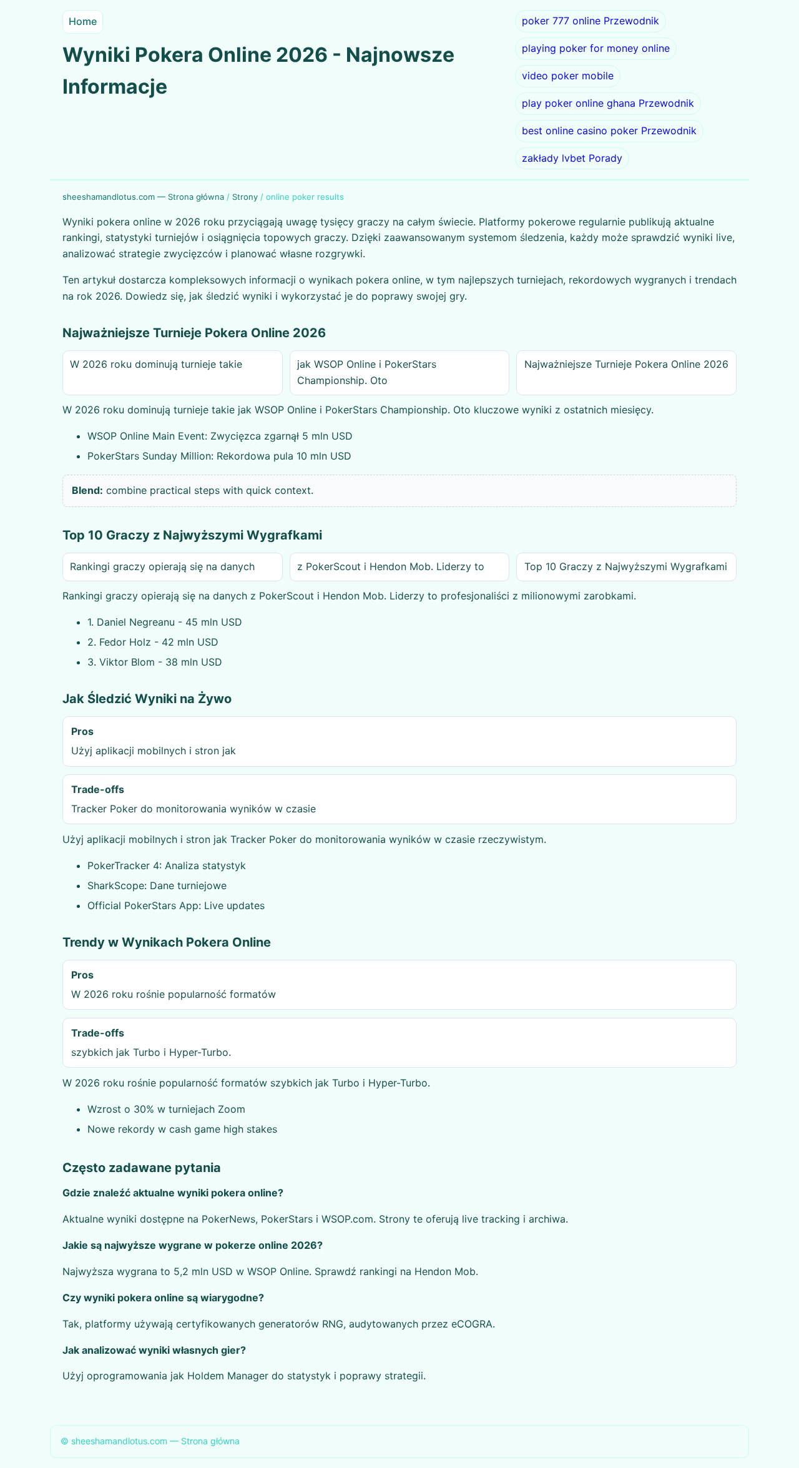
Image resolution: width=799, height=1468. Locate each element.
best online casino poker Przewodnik (609, 130)
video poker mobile (568, 75)
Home (83, 21)
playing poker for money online (596, 48)
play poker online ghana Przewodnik (608, 103)
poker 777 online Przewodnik (590, 20)
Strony (245, 197)
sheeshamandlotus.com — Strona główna (143, 197)
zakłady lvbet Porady (572, 158)
